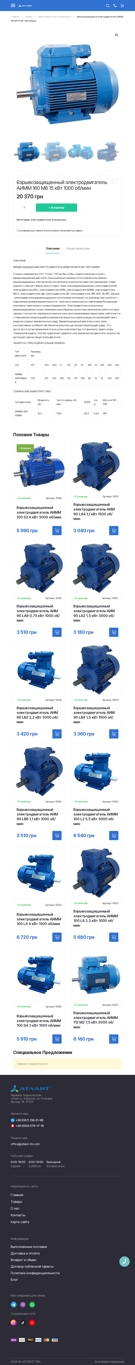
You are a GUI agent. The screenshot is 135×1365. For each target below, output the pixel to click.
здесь (79, 230)
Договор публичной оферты (32, 1266)
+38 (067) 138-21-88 (29, 1120)
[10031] (113, 530)
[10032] (57, 632)
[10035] (113, 937)
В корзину (57, 207)
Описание (53, 248)
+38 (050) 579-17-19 (29, 1125)
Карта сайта (20, 1222)
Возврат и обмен (23, 1260)
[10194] (57, 530)
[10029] (113, 734)
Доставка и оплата (25, 1253)
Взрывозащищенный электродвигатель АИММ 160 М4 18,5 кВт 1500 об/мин (110, 182)
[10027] (113, 632)
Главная (15, 16)
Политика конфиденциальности (35, 1273)
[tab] (53, 249)
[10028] (57, 734)
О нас (15, 1208)
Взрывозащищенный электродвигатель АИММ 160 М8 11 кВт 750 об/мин (116, 182)
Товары (28, 16)
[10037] (113, 1039)
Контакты (18, 1215)
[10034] (57, 937)
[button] (117, 35)
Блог (14, 1279)
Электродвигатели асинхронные (54, 16)
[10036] (57, 1039)
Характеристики (78, 248)
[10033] (113, 835)
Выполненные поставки (29, 1246)
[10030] (57, 835)
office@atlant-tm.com (25, 1144)
